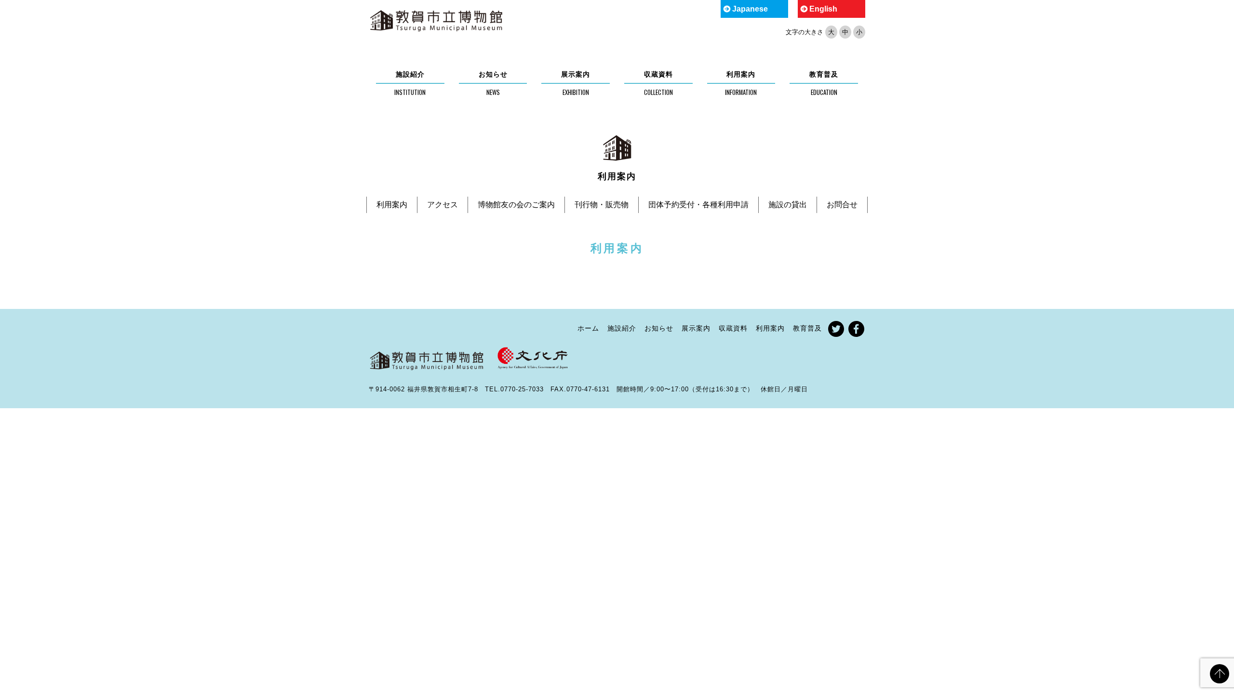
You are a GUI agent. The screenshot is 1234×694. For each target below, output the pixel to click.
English (823, 9)
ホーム (588, 328)
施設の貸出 (787, 204)
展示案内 (575, 74)
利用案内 (740, 74)
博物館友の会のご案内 (516, 204)
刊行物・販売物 (602, 204)
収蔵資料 (658, 74)
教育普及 (823, 74)
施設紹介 (410, 74)
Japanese (750, 9)
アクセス (442, 204)
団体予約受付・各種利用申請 (698, 204)
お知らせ (493, 74)
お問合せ (842, 204)
